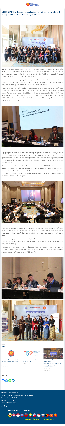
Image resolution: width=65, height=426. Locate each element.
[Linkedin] (13, 379)
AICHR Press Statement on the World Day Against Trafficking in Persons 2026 (11, 361)
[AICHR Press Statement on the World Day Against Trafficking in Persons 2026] (11, 353)
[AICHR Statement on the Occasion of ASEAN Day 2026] (32, 353)
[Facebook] (3, 379)
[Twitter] (6, 379)
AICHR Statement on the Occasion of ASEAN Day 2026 (32, 360)
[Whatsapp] (9, 379)
